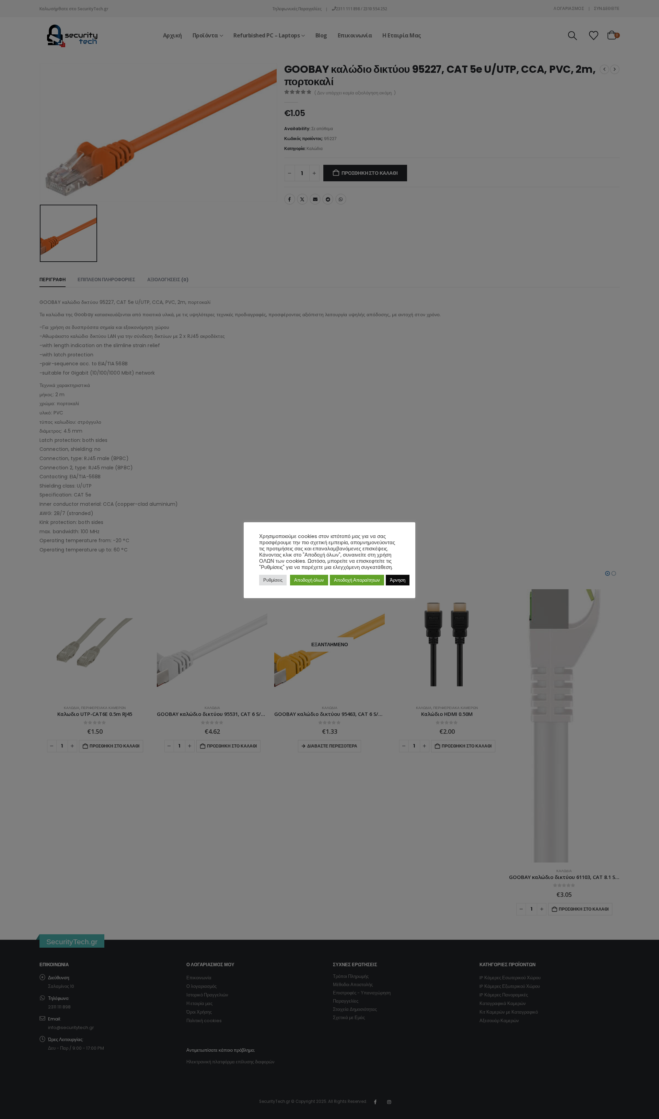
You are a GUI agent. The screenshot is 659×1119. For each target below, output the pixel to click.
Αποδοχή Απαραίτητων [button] (357, 580)
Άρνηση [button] (397, 580)
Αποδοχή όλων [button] (309, 580)
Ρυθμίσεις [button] (272, 580)
